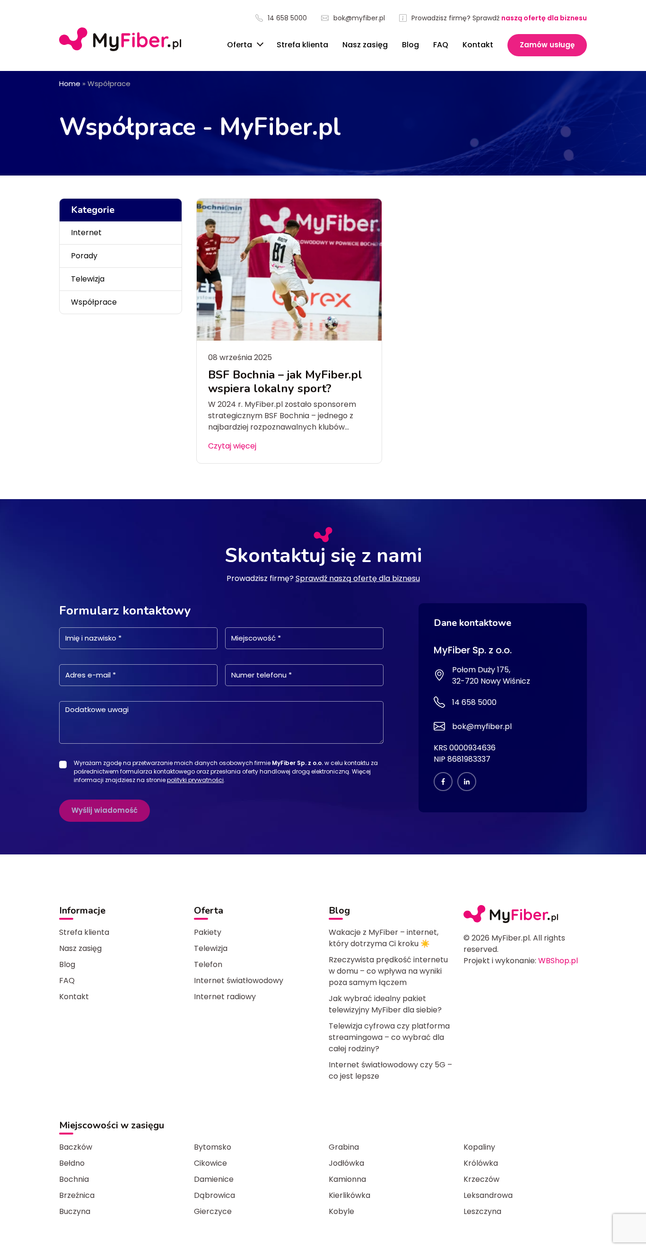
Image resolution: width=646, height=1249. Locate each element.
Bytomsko (212, 1147)
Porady (84, 255)
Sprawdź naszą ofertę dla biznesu (358, 578)
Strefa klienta (302, 44)
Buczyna (74, 1211)
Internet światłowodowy (238, 980)
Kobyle (341, 1211)
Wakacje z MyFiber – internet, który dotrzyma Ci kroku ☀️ (383, 938)
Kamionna (347, 1179)
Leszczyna (482, 1211)
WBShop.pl (558, 960)
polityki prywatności (195, 780)
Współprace (94, 302)
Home (69, 83)
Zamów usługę (547, 45)
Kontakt (478, 44)
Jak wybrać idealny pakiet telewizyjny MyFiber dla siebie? (385, 1004)
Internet (86, 232)
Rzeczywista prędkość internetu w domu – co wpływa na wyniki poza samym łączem (388, 971)
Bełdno (72, 1163)
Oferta (240, 44)
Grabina (344, 1147)
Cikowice (210, 1163)
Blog (410, 44)
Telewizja (88, 278)
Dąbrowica (214, 1195)
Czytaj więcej (232, 445)
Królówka (480, 1163)
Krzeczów (481, 1179)
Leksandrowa (488, 1195)
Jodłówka (346, 1163)
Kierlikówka (349, 1195)
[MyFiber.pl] (120, 39)
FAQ (440, 44)
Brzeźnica (77, 1195)
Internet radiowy (225, 996)
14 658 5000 (287, 18)
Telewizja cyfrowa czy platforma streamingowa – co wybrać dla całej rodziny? (389, 1037)
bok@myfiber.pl (359, 18)
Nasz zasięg (365, 44)
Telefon (208, 964)
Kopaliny (479, 1147)
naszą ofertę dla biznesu (544, 18)
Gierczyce (213, 1211)
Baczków (75, 1147)
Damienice (214, 1179)
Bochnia (74, 1179)
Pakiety (207, 932)
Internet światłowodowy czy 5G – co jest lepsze (390, 1070)
